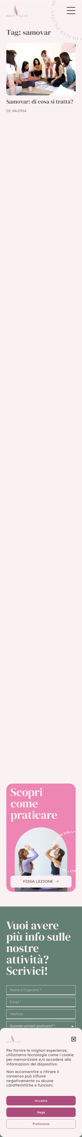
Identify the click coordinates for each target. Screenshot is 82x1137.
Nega (41, 1112)
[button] (73, 1039)
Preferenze (41, 1124)
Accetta (41, 1101)
